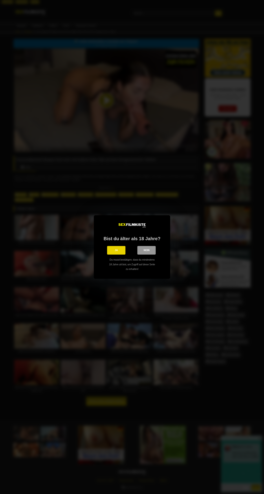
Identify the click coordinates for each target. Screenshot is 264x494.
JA (116, 250)
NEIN (147, 250)
